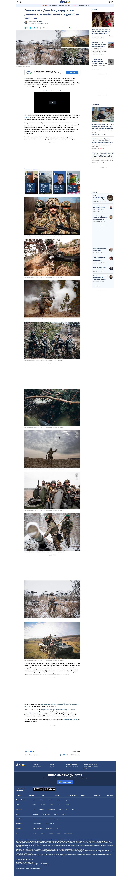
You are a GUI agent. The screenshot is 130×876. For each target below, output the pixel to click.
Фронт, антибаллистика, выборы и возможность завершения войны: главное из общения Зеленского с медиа (103, 126)
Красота (51, 833)
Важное (94, 9)
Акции (55, 814)
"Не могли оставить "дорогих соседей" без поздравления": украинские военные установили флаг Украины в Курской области (102, 141)
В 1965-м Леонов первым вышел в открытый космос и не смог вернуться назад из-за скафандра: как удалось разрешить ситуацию (99, 61)
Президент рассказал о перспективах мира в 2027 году (103, 131)
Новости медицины (37, 828)
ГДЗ (33, 809)
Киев (34, 800)
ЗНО (67, 809)
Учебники (41, 809)
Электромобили (46, 814)
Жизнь (57, 795)
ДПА (60, 809)
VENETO (74, 5)
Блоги (82, 795)
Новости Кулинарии (54, 818)
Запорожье (50, 800)
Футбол (34, 804)
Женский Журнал (68, 833)
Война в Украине (53, 5)
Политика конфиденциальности (90, 764)
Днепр (59, 800)
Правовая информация (71, 764)
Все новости (110, 795)
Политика (31, 795)
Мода (58, 833)
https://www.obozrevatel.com (65, 839)
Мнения (94, 192)
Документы (52, 766)
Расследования (72, 795)
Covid (57, 828)
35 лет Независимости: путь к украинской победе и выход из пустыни (99, 197)
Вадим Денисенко (96, 221)
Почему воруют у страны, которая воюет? (100, 249)
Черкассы (67, 800)
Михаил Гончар (96, 281)
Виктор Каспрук (96, 211)
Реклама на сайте (37, 766)
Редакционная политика (34, 754)
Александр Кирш (96, 271)
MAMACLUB (49, 828)
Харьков (41, 800)
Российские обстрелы (83, 5)
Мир (43, 795)
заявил (26, 117)
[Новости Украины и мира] (62, 755)
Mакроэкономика (50, 823)
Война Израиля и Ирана (65, 5)
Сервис (63, 814)
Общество (39, 21)
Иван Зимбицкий (96, 252)
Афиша (34, 833)
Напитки (43, 818)
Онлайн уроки (51, 809)
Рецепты (35, 818)
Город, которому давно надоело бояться (99, 268)
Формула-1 (67, 804)
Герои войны (44, 5)
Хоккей (51, 804)
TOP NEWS (95, 104)
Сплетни (42, 833)
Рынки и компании (37, 823)
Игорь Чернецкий (96, 262)
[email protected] (33, 864)
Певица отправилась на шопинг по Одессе (102, 35)
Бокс (59, 804)
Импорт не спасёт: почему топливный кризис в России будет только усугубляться (100, 277)
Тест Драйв (35, 814)
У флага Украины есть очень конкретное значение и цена (99, 259)
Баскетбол (43, 804)
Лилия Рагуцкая (32, 21)
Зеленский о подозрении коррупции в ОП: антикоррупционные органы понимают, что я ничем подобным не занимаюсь (103, 155)
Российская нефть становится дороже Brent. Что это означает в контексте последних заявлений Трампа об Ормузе (100, 217)
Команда (52, 764)
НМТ (73, 809)
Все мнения (96, 286)
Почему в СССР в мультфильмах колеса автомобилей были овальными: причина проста (99, 44)
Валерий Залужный (97, 201)
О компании (35, 764)
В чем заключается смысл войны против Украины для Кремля (99, 207)
